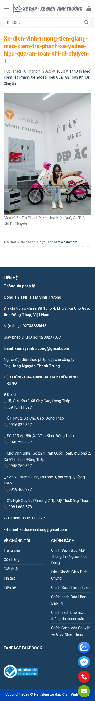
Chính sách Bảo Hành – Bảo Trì (70, 600)
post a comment (65, 242)
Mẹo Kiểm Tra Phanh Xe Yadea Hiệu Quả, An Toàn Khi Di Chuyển (47, 77)
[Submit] (86, 22)
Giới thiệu (11, 569)
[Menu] (7, 8)
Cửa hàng (11, 559)
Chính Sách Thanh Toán (70, 587)
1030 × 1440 (67, 71)
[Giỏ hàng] (88, 8)
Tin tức (9, 578)
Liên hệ (10, 587)
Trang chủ (12, 550)
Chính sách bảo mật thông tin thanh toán (68, 615)
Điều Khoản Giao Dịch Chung (69, 575)
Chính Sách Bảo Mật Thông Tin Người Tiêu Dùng (69, 556)
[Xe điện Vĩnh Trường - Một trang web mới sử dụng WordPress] (48, 8)
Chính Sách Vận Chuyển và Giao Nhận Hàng (70, 631)
